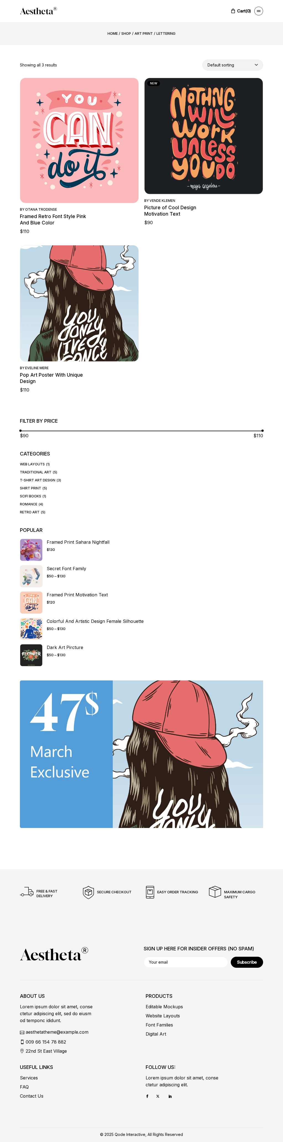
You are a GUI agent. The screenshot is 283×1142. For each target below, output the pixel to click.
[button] (79, 146)
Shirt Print (30, 488)
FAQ (24, 1087)
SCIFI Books (30, 496)
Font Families (159, 1025)
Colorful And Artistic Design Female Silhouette (95, 621)
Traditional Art (35, 472)
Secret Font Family (66, 568)
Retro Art (30, 512)
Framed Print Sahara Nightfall (78, 542)
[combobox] (232, 65)
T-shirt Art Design (37, 480)
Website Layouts (163, 1015)
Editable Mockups (164, 1006)
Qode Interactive (130, 1134)
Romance (28, 504)
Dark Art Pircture (65, 647)
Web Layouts (32, 464)
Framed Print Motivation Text (77, 594)
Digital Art (156, 1034)
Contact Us (31, 1096)
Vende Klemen (162, 201)
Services (29, 1078)
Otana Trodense (41, 209)
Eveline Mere (37, 368)
